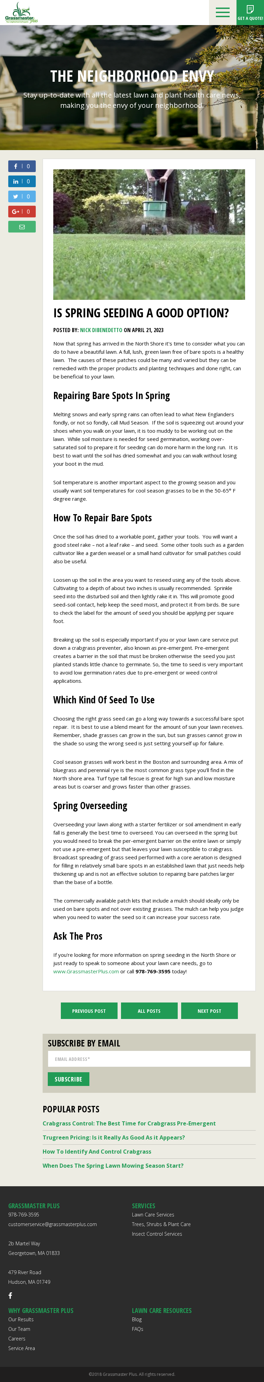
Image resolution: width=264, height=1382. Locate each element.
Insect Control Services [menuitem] (157, 1234)
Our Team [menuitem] (19, 1329)
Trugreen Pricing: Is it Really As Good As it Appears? (114, 1137)
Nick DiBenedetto (101, 330)
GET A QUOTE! (250, 18)
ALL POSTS (149, 1010)
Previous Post (89, 1010)
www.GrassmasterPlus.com (86, 971)
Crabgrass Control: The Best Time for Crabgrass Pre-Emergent (129, 1123)
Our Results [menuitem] (21, 1319)
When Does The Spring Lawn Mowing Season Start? (113, 1165)
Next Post (209, 1010)
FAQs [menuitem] (137, 1329)
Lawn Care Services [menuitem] (153, 1214)
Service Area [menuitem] (21, 1348)
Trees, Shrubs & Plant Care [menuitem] (161, 1224)
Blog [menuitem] (137, 1319)
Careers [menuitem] (16, 1338)
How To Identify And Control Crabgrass (97, 1151)
